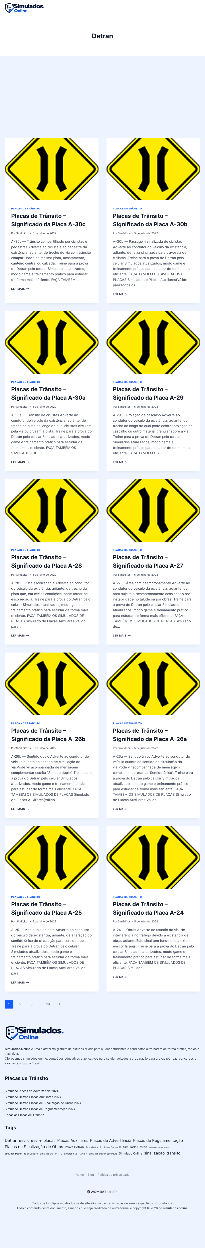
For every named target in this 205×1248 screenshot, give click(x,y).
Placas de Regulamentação (158, 1140)
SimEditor (22, 233)
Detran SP (36, 1141)
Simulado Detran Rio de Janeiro (21, 1153)
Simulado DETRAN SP (75, 1153)
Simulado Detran (135, 1147)
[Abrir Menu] (196, 8)
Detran (11, 1140)
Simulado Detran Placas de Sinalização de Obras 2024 (43, 1103)
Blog (90, 1175)
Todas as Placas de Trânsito (24, 1115)
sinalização (154, 1153)
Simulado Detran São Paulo (103, 1153)
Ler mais (20, 288)
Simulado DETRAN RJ (51, 1153)
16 (48, 1004)
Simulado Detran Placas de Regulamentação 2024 (40, 1109)
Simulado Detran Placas (159, 1147)
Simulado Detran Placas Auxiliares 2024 (33, 1097)
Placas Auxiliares (72, 1140)
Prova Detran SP (112, 1147)
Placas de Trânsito (25, 208)
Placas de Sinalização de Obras (34, 1146)
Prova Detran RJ (94, 1147)
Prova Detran (74, 1147)
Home (79, 1175)
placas (49, 1140)
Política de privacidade (113, 1175)
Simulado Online (130, 1153)
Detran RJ (24, 1141)
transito (174, 1153)
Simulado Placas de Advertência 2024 (32, 1091)
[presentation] (51, 169)
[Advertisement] (102, 100)
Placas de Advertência (110, 1140)
